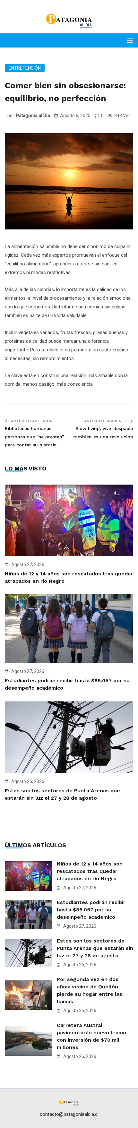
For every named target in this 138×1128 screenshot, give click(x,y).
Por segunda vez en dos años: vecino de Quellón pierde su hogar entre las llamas (89, 990)
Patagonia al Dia (33, 115)
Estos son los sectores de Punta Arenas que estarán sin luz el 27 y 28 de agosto (95, 948)
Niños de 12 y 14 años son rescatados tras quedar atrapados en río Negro (90, 871)
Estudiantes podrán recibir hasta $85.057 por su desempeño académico (91, 909)
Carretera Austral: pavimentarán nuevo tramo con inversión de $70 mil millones (91, 1036)
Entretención (25, 68)
